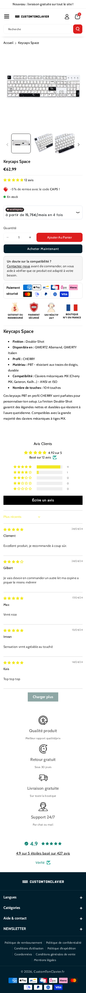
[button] (7, 16)
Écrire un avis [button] (43, 500)
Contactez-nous (18, 266)
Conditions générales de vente (55, 954)
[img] (13, 529)
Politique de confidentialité (63, 942)
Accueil (8, 43)
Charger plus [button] (43, 697)
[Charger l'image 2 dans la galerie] (43, 143)
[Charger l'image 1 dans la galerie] (21, 143)
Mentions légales (45, 960)
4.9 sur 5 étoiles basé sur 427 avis (43, 853)
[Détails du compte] (67, 17)
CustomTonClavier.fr (49, 971)
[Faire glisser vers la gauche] (7, 144)
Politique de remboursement (23, 942)
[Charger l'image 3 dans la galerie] (65, 143)
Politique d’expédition (61, 948)
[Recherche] (77, 29)
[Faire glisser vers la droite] (79, 144)
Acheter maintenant (43, 249)
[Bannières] (43, 311)
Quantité (9, 228)
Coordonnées (23, 954)
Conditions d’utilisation (29, 948)
